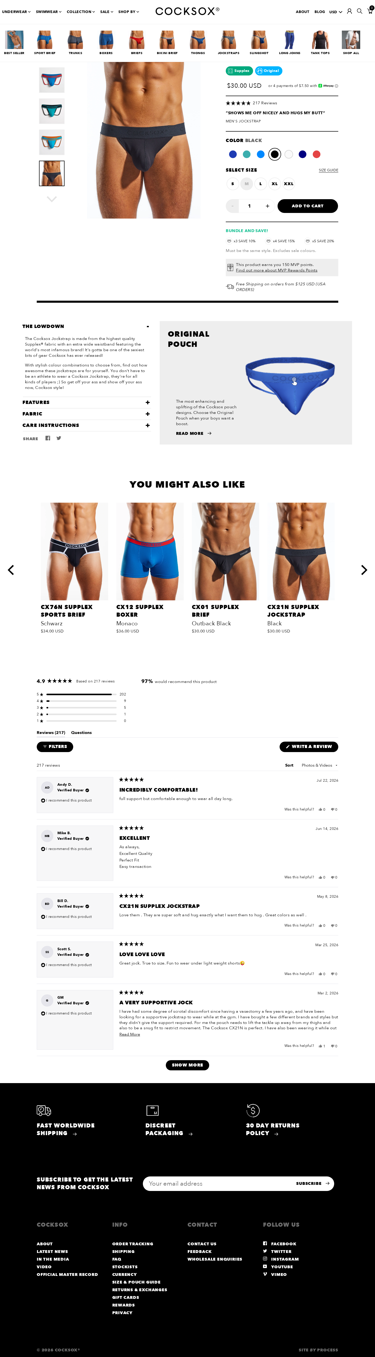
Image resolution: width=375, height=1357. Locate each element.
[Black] (274, 154)
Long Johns (290, 53)
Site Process (318, 1350)
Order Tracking (132, 1244)
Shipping (123, 1251)
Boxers (106, 53)
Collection (79, 11)
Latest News (52, 1251)
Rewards (123, 1305)
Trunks (75, 53)
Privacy (122, 1313)
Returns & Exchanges (139, 1290)
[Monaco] (233, 154)
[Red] (316, 154)
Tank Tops (320, 53)
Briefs (137, 53)
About (302, 11)
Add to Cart (308, 206)
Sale (105, 11)
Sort (290, 765)
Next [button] (57, 199)
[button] (282, 103)
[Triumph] (246, 154)
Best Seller (14, 53)
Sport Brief (45, 53)
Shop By (126, 11)
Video (44, 1267)
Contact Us (202, 1244)
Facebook (283, 1244)
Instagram (284, 1259)
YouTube (281, 1267)
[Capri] (260, 154)
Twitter (281, 1251)
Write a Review (314, 747)
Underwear (14, 11)
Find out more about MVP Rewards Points (276, 270)
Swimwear (47, 11)
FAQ (116, 1259)
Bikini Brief (167, 53)
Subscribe (309, 1183)
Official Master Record (67, 1274)
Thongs (198, 53)
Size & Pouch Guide (136, 1282)
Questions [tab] (81, 733)
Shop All (351, 53)
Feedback (199, 1251)
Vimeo (278, 1274)
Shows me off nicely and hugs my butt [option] (275, 113)
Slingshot (259, 53)
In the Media (53, 1259)
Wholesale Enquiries (215, 1259)
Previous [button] (12, 565)
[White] (288, 154)
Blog (320, 11)
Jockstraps (229, 53)
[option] (52, 77)
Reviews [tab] (51, 733)
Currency (124, 1274)
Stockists (125, 1267)
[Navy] (302, 154)
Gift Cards (125, 1297)
